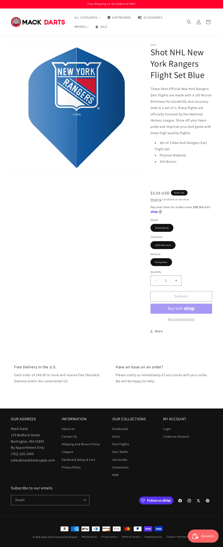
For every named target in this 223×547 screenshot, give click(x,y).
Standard (164, 229)
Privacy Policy (71, 467)
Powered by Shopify (66, 536)
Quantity (155, 272)
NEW (115, 475)
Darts (116, 436)
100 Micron (165, 246)
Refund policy (89, 536)
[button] (189, 22)
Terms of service (131, 536)
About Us (68, 429)
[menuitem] (87, 17)
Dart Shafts (120, 452)
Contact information (178, 536)
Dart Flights (120, 444)
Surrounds (119, 460)
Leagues (67, 452)
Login (167, 429)
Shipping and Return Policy (81, 444)
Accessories (120, 467)
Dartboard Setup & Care (78, 460)
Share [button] (159, 331)
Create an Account (176, 436)
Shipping (156, 199)
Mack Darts (48, 536)
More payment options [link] (181, 319)
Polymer (163, 263)
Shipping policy (153, 536)
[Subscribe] (84, 500)
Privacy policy (109, 536)
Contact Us (69, 436)
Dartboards (120, 429)
